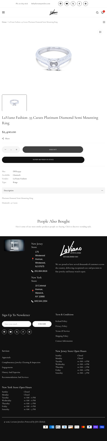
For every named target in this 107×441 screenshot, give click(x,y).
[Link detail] (60, 3)
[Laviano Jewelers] (53, 12)
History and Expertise (11, 372)
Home (4, 22)
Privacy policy (61, 326)
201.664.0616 (40, 271)
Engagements (7, 367)
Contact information (64, 341)
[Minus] (5, 149)
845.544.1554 (40, 301)
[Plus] (16, 149)
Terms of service (62, 331)
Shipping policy (61, 336)
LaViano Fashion (20, 178)
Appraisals (6, 357)
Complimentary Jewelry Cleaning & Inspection (21, 362)
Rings (15, 182)
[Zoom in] (100, 32)
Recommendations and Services (15, 377)
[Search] (97, 12)
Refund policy (61, 321)
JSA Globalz (40, 421)
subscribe (42, 324)
